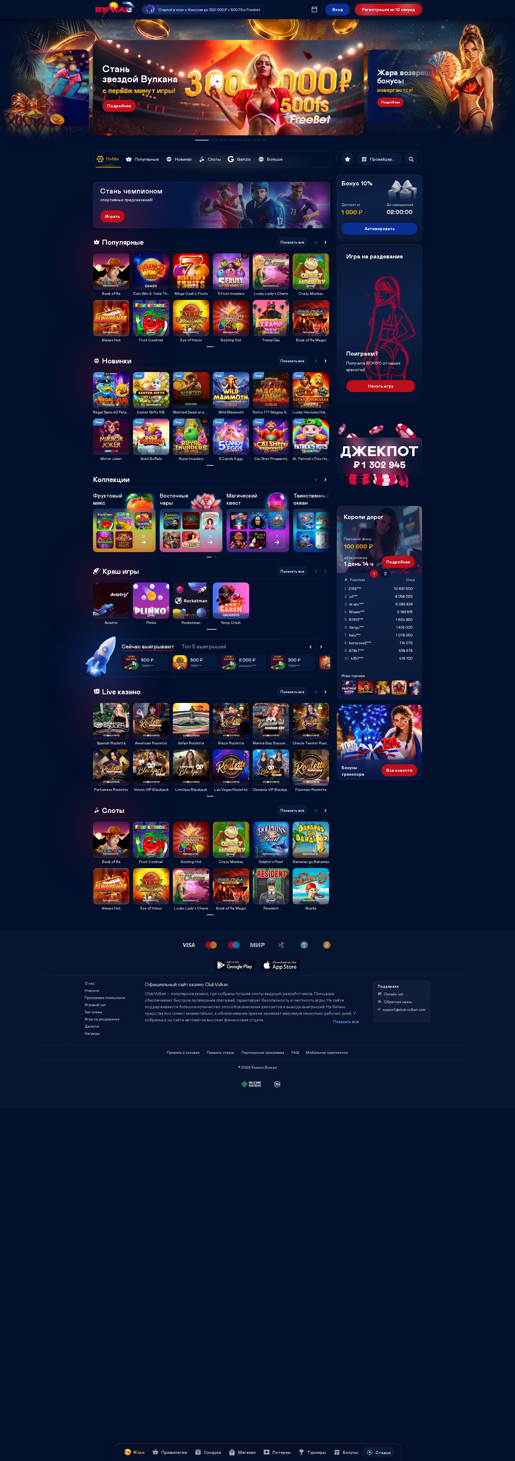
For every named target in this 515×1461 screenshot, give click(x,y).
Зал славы (93, 1011)
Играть (112, 216)
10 (210, 536)
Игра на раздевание (102, 1019)
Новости (92, 990)
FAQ (295, 1052)
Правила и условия (183, 1052)
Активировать (379, 228)
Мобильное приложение (327, 1052)
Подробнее (119, 106)
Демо (101, 253)
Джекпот (92, 1026)
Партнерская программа (262, 1052)
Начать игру (380, 386)
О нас (90, 983)
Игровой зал (95, 1004)
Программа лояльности (105, 997)
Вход (337, 9)
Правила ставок (220, 1052)
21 (143, 536)
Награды (92, 1033)
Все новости (399, 770)
